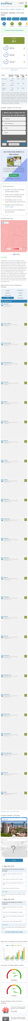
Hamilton (12, 9)
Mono (6, 132)
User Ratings (20, 297)
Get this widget (4, 257)
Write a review (4, 894)
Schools (20, 295)
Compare (14, 860)
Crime (7, 297)
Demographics (15, 18)
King (6, 128)
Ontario (7, 9)
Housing (20, 292)
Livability (21, 3)
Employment (20, 290)
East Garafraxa (9, 123)
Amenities (7, 292)
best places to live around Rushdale (12, 811)
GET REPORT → (14, 175)
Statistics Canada (13, 70)
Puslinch (7, 119)
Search (2, 9)
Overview (3, 18)
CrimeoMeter (17, 260)
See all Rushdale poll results (14, 932)
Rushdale (18, 9)
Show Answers (14, 144)
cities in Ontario (9, 207)
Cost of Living (8, 295)
